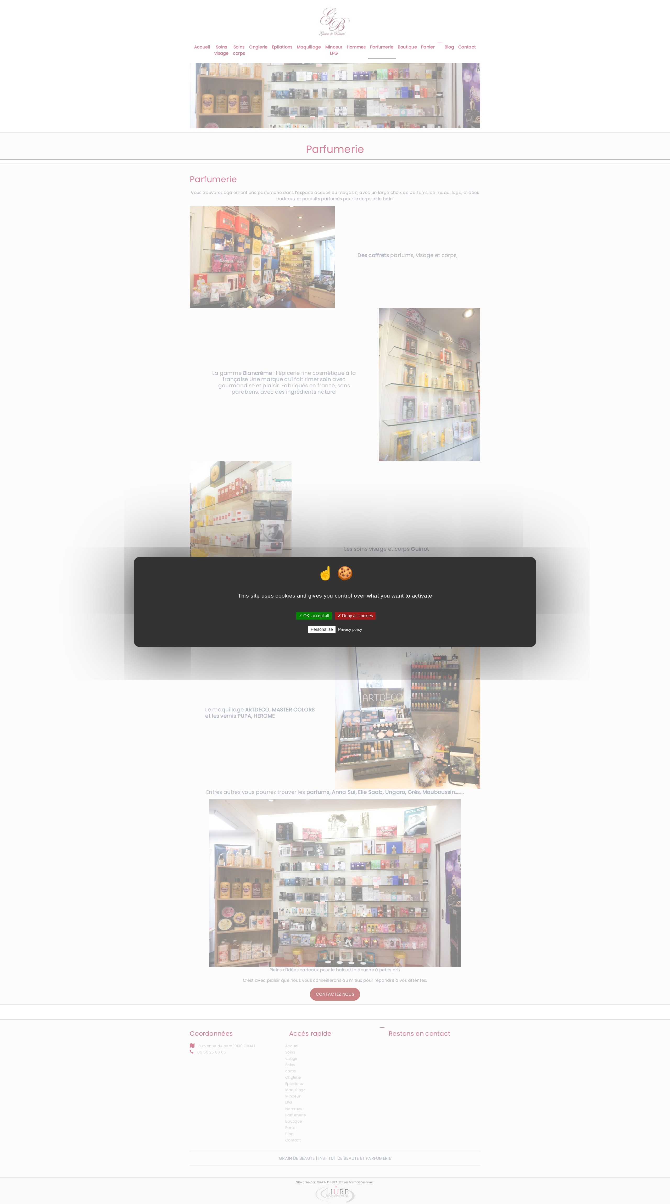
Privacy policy (350, 629)
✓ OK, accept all (314, 616)
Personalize (322, 629)
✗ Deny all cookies (355, 616)
